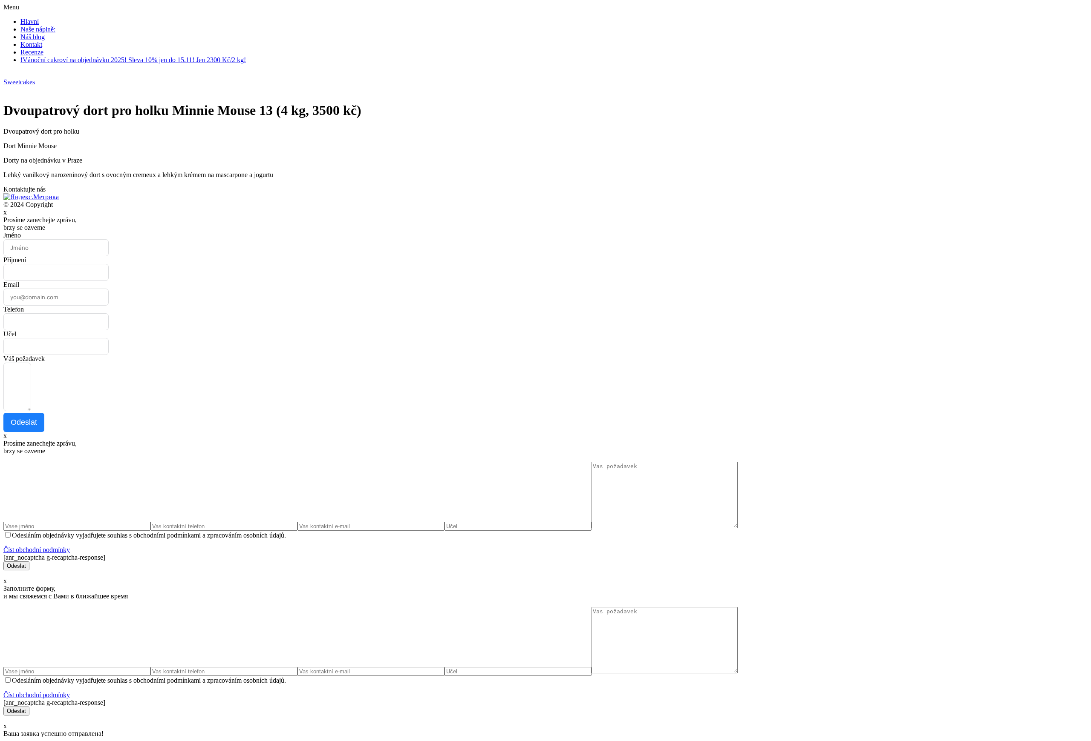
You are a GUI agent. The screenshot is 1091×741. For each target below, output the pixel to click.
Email (11, 284)
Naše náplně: (37, 29)
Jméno (12, 235)
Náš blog (32, 36)
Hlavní (29, 21)
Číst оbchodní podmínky (36, 549)
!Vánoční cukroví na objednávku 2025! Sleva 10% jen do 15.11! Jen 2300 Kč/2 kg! (133, 59)
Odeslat (24, 422)
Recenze (31, 52)
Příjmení (14, 259)
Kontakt (31, 44)
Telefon (13, 309)
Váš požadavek (24, 358)
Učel (9, 334)
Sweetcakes (19, 82)
